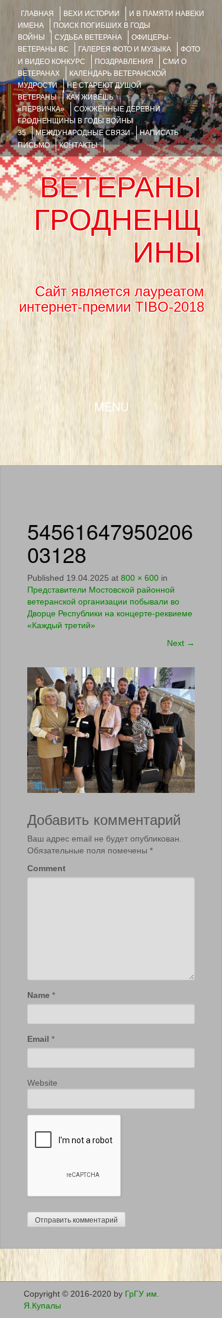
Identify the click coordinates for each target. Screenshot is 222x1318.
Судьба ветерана (88, 37)
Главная (37, 13)
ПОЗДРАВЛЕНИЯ (124, 61)
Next (181, 643)
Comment (46, 868)
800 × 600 (140, 578)
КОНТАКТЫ (78, 145)
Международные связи (83, 133)
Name (38, 995)
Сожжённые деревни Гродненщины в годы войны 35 (89, 121)
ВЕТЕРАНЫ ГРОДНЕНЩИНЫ (117, 220)
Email (38, 1039)
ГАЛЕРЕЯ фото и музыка (124, 49)
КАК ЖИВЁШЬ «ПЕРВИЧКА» (66, 103)
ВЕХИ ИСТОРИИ (91, 13)
